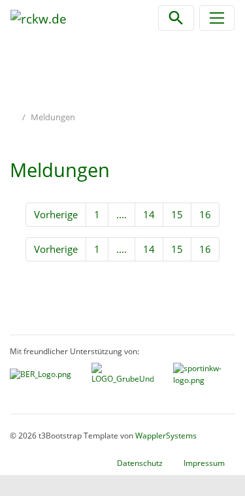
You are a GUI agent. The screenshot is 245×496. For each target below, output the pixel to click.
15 (177, 214)
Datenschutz (140, 463)
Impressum (204, 463)
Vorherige (56, 214)
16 (205, 214)
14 (149, 214)
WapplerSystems (166, 435)
